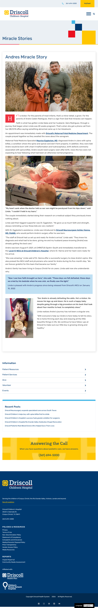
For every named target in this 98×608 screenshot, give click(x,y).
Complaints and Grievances (12, 540)
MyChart (87, 3)
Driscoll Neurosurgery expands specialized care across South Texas (30, 410)
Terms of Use (7, 532)
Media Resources (8, 550)
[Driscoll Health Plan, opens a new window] (12, 576)
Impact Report (7, 560)
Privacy (5, 530)
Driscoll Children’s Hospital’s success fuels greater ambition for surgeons (32, 418)
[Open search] (94, 14)
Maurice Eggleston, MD (46, 141)
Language (79, 605)
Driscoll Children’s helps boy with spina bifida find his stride (27, 414)
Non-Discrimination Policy (11, 535)
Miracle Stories (17, 39)
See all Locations (8, 502)
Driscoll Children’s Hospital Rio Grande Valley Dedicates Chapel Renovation (33, 422)
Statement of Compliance (11, 537)
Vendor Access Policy (10, 547)
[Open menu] (88, 13)
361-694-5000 (71, 3)
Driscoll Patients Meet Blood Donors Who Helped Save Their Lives (29, 426)
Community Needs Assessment (13, 562)
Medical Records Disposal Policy (13, 542)
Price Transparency (9, 545)
